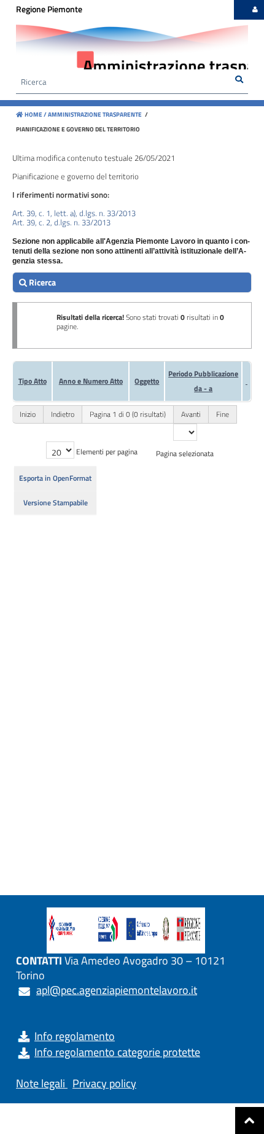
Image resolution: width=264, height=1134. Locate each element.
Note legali (40, 1083)
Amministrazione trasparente (94, 114)
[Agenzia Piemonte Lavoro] (132, 49)
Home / (36, 114)
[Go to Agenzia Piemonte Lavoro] (126, 930)
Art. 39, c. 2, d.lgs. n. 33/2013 (61, 222)
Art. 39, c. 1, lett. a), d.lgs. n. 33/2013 (74, 213)
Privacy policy (104, 1083)
